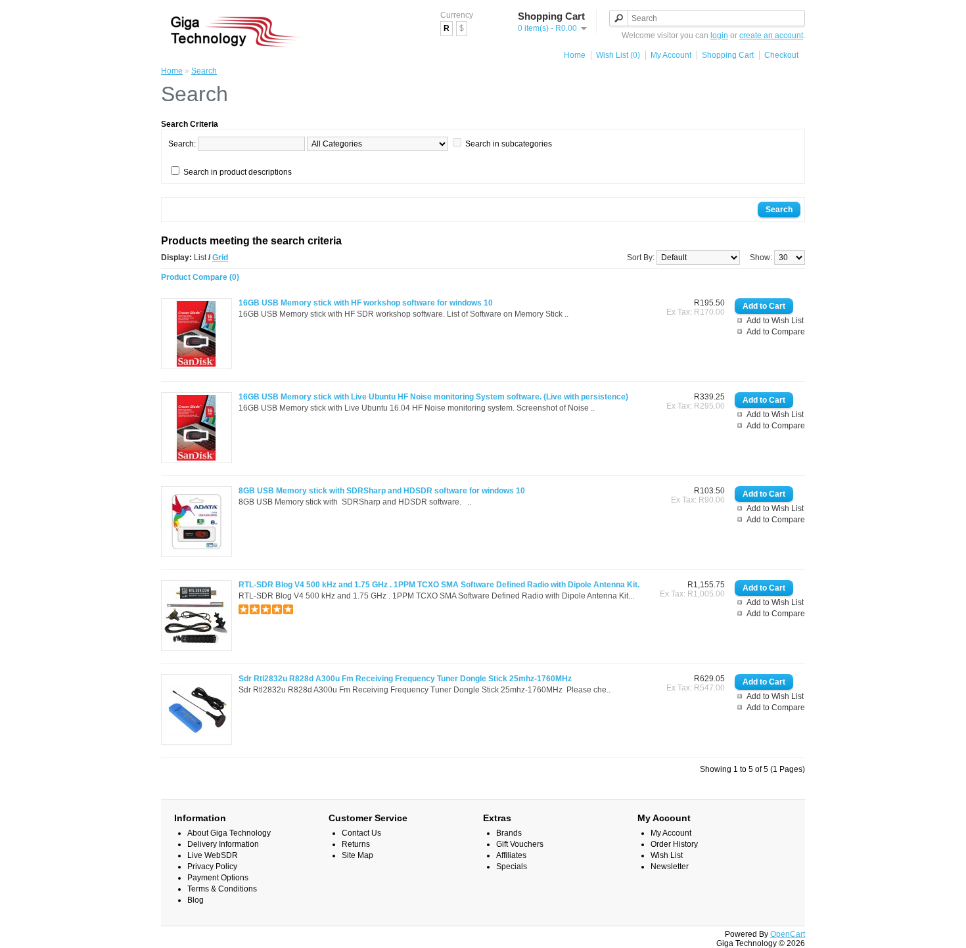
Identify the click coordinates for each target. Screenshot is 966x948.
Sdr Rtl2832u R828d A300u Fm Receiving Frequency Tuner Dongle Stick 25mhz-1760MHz (405, 678)
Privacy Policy (212, 866)
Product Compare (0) (200, 277)
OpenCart (787, 934)
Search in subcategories (508, 143)
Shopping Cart (728, 55)
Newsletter (670, 866)
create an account (771, 35)
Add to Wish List (775, 320)
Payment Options (217, 877)
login (719, 35)
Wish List (667, 855)
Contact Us (361, 833)
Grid (220, 257)
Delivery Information (223, 844)
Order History (674, 844)
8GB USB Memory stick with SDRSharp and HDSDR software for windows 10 (382, 490)
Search (204, 71)
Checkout (781, 55)
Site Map (357, 855)
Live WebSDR (212, 855)
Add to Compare (776, 331)
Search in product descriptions (237, 172)
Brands (509, 833)
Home (575, 55)
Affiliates (511, 855)
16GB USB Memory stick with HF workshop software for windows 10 (366, 302)
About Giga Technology (229, 833)
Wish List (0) (618, 55)
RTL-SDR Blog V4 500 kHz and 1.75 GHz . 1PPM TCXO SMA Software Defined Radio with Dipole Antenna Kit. (439, 584)
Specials (511, 866)
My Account (671, 55)
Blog (195, 900)
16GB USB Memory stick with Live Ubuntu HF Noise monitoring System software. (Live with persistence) (433, 396)
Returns (356, 844)
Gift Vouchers (519, 844)
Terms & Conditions (222, 888)
